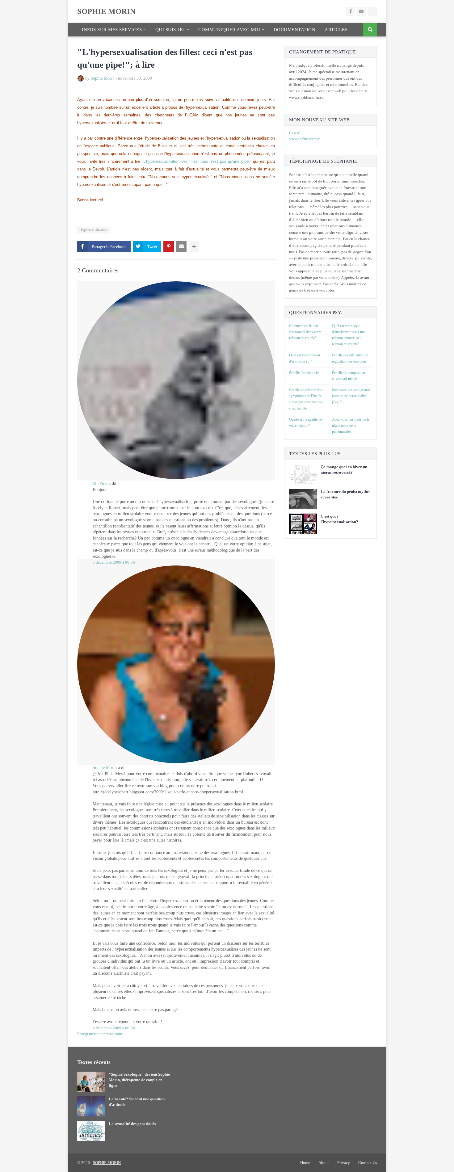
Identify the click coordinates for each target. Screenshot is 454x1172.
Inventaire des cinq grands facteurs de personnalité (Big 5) (351, 396)
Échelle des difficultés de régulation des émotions (350, 358)
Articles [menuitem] (336, 29)
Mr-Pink (100, 483)
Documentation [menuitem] (295, 29)
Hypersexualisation (93, 230)
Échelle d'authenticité (304, 373)
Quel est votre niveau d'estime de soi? (304, 358)
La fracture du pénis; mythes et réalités (345, 494)
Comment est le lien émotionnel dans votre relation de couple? (305, 332)
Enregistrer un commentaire (100, 1033)
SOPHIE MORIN (106, 11)
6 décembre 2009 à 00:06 (114, 1028)
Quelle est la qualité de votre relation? (305, 422)
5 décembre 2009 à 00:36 (114, 562)
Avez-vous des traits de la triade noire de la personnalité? (350, 425)
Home (305, 1162)
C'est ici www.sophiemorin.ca (304, 136)
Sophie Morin (102, 78)
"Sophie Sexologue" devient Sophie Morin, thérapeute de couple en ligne (139, 1080)
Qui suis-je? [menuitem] (170, 29)
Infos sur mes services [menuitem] (112, 29)
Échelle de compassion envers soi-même (348, 376)
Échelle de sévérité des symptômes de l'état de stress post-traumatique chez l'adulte (306, 399)
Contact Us (367, 1162)
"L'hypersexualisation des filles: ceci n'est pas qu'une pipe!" (196, 161)
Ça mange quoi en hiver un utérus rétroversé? (344, 469)
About (323, 1162)
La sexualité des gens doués (132, 1123)
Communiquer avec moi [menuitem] (229, 29)
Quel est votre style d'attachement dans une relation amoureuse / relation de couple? (348, 335)
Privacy (343, 1162)
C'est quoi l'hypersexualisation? (339, 519)
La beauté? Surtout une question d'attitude (137, 1102)
